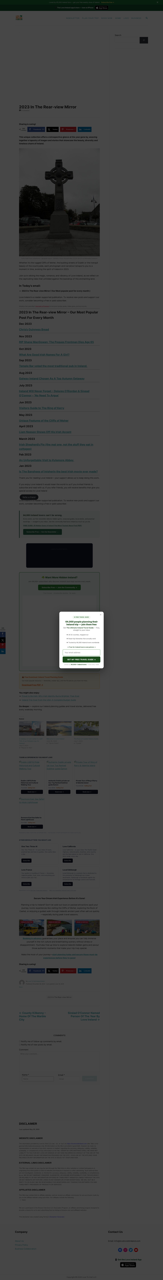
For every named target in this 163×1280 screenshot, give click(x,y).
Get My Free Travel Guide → (81, 659)
